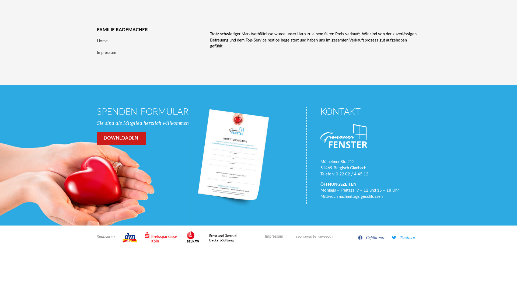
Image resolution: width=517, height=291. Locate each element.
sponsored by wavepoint (315, 236)
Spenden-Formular (142, 112)
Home (102, 41)
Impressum (274, 236)
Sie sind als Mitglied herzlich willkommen (143, 123)
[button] (372, 238)
